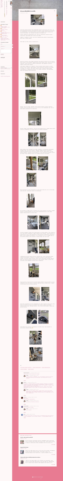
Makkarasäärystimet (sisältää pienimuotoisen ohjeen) (30, 457)
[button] (54, 11)
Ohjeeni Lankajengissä (6, 11)
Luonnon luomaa (4, 37)
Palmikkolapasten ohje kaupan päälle (5, 27)
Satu (24, 414)
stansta (25, 397)
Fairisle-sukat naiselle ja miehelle (26, 437)
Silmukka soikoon (4, 29)
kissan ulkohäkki (24, 369)
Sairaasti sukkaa (24, 2)
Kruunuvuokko (26, 406)
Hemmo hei (3, 30)
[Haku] (56, 2)
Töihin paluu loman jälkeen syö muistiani (5, 39)
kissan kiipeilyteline (46, 367)
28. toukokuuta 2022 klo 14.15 (33, 389)
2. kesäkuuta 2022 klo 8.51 (32, 408)
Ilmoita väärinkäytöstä (5, 76)
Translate (8, 68)
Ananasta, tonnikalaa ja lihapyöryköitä (6, 33)
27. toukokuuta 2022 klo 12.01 (33, 375)
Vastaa (25, 380)
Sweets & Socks (4, 26)
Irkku (27, 375)
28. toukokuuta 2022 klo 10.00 (32, 397)
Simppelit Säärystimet (24, 447)
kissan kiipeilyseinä (36, 367)
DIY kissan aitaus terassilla (26, 367)
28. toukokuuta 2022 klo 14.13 (33, 400)
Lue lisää (53, 444)
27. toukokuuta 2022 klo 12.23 (31, 382)
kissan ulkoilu (31, 369)
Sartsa (25, 382)
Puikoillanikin (4, 35)
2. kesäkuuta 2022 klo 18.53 (30, 414)
